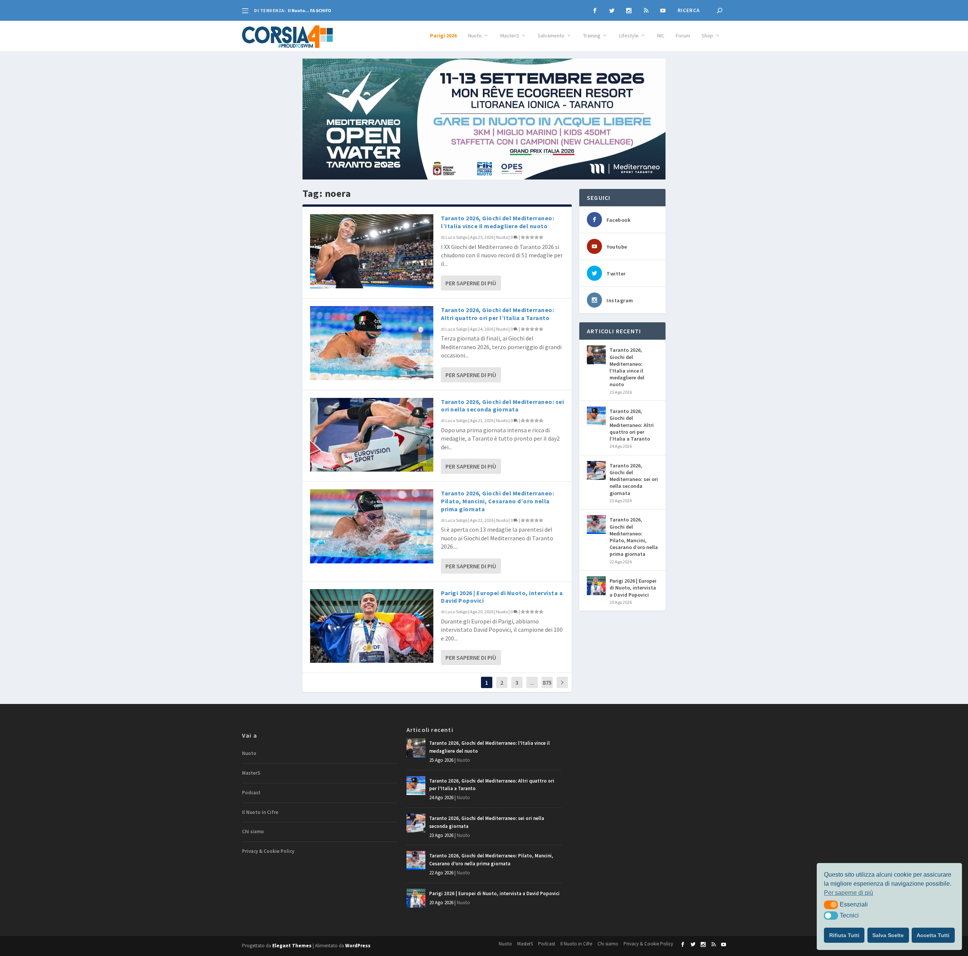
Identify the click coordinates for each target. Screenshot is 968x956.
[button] (831, 904)
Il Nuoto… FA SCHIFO (309, 10)
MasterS (509, 35)
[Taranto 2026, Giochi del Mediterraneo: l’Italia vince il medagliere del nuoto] (371, 251)
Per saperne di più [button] (848, 892)
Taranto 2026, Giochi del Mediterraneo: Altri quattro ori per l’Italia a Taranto (497, 314)
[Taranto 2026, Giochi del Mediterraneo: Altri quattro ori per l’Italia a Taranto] (371, 343)
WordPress (358, 945)
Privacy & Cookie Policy (268, 851)
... (532, 682)
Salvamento (551, 35)
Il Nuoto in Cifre (260, 812)
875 (547, 682)
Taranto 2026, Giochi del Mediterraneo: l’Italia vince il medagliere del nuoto (497, 222)
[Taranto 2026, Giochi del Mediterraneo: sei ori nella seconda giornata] (371, 435)
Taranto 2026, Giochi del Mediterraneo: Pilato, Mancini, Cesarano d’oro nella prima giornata (497, 501)
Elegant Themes (292, 945)
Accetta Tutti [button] (933, 935)
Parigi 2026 (443, 35)
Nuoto (475, 35)
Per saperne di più (470, 283)
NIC (660, 35)
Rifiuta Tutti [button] (844, 935)
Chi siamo (253, 831)
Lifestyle (629, 35)
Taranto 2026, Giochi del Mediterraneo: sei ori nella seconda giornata (502, 405)
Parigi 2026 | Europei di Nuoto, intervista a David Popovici (633, 587)
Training (591, 35)
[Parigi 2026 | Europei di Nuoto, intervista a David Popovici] (371, 626)
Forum (683, 35)
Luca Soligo (456, 237)
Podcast (251, 792)
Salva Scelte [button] (888, 935)
